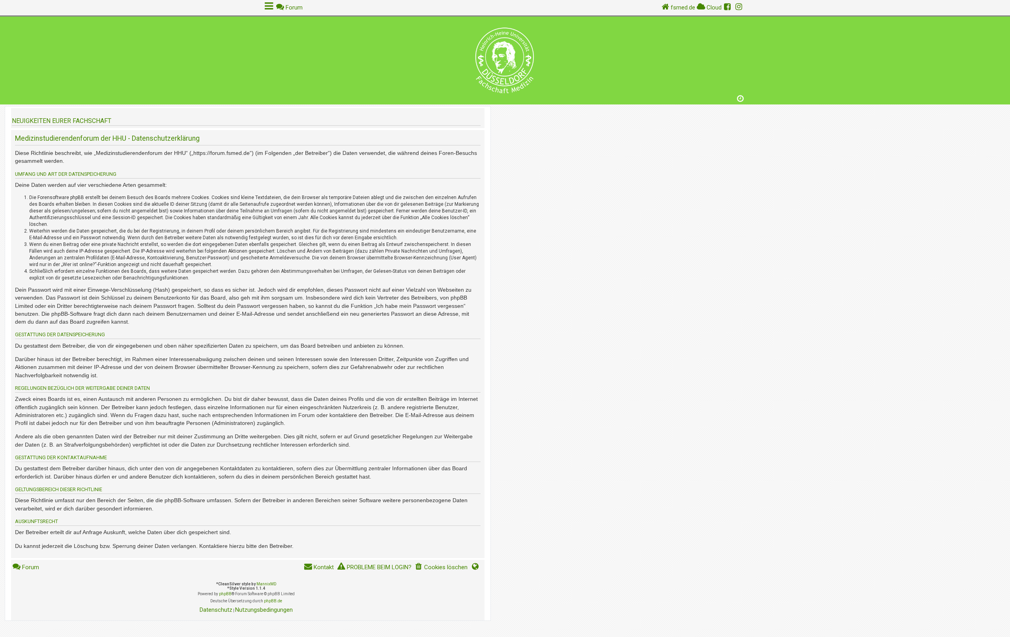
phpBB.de (273, 601)
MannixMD (266, 584)
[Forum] (505, 58)
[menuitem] (441, 567)
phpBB (225, 594)
